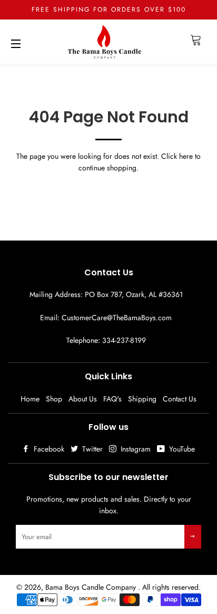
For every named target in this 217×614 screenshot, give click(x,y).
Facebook (48, 449)
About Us (82, 399)
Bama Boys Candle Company (91, 587)
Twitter (91, 449)
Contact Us (179, 399)
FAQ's (112, 399)
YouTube (181, 449)
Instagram (135, 449)
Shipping (142, 399)
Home (30, 399)
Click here (177, 156)
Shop (54, 399)
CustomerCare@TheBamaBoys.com (117, 317)
